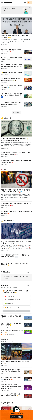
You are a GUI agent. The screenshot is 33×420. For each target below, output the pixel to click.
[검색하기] (25, 2)
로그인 (29, 2)
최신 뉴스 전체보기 (16, 112)
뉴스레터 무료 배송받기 (16, 417)
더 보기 (28, 272)
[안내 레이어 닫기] (31, 412)
